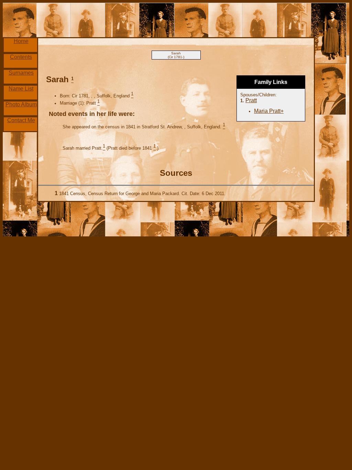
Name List (21, 89)
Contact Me (21, 120)
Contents (21, 57)
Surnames (21, 73)
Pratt (251, 100)
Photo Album (21, 104)
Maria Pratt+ (269, 111)
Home (21, 41)
